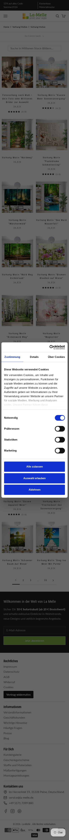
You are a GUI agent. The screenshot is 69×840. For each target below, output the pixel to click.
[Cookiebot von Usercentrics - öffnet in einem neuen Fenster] (49, 347)
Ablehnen (35, 489)
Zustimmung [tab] (12, 356)
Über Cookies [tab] (56, 356)
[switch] (60, 429)
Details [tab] (34, 356)
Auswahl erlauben (34, 478)
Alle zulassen (34, 466)
